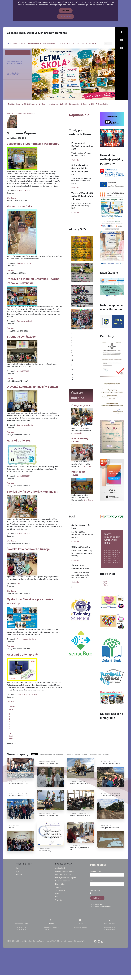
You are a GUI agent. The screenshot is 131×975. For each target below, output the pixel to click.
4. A (17, 868)
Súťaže (58, 887)
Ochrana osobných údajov (64, 871)
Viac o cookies (65, 16)
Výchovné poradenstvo (63, 874)
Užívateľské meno (95, 871)
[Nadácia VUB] (112, 516)
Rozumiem (65, 10)
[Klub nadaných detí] (112, 697)
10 (10, 731)
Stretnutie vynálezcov (21, 336)
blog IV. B (105, 584)
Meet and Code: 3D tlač (22, 654)
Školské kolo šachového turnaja (28, 549)
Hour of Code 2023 (19, 440)
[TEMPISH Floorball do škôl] (112, 676)
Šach (18, 584)
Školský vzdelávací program (65, 878)
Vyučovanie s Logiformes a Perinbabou (33, 143)
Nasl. (11, 736)
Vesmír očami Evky (19, 206)
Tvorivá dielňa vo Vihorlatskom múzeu (32, 491)
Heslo (92, 881)
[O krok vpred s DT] (112, 601)
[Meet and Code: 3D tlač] (22, 669)
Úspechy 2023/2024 (24, 263)
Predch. (12, 709)
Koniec (11, 738)
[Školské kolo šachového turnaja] (22, 564)
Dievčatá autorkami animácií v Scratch (32, 386)
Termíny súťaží (60, 890)
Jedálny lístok (60, 868)
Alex (84, 941)
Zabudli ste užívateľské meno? (102, 906)
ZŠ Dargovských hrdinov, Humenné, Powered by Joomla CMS (35, 941)
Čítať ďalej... (11, 198)
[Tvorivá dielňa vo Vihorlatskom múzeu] (22, 506)
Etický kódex (59, 884)
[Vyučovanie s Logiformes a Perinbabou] (22, 158)
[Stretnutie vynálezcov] (22, 351)
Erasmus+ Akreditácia (25, 321)
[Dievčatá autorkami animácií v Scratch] (22, 401)
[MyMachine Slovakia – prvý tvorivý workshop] (22, 617)
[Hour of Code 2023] (22, 454)
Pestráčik (105, 586)
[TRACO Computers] (112, 480)
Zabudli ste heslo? (98, 904)
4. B (17, 871)
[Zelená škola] (112, 649)
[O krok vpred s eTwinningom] (112, 621)
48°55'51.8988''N (109, 927)
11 (10, 734)
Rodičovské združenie (63, 881)
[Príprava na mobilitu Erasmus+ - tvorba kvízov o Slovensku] (22, 296)
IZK (56, 897)
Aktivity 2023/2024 (23, 190)
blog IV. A (105, 582)
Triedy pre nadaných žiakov (27, 639)
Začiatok (12, 707)
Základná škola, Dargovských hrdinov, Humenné (37, 32)
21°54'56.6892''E (109, 930)
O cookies (59, 900)
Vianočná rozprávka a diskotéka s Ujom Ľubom (81, 314)
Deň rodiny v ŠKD (80, 265)
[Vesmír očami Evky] (22, 232)
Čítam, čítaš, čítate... (81, 406)
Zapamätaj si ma (95, 890)
